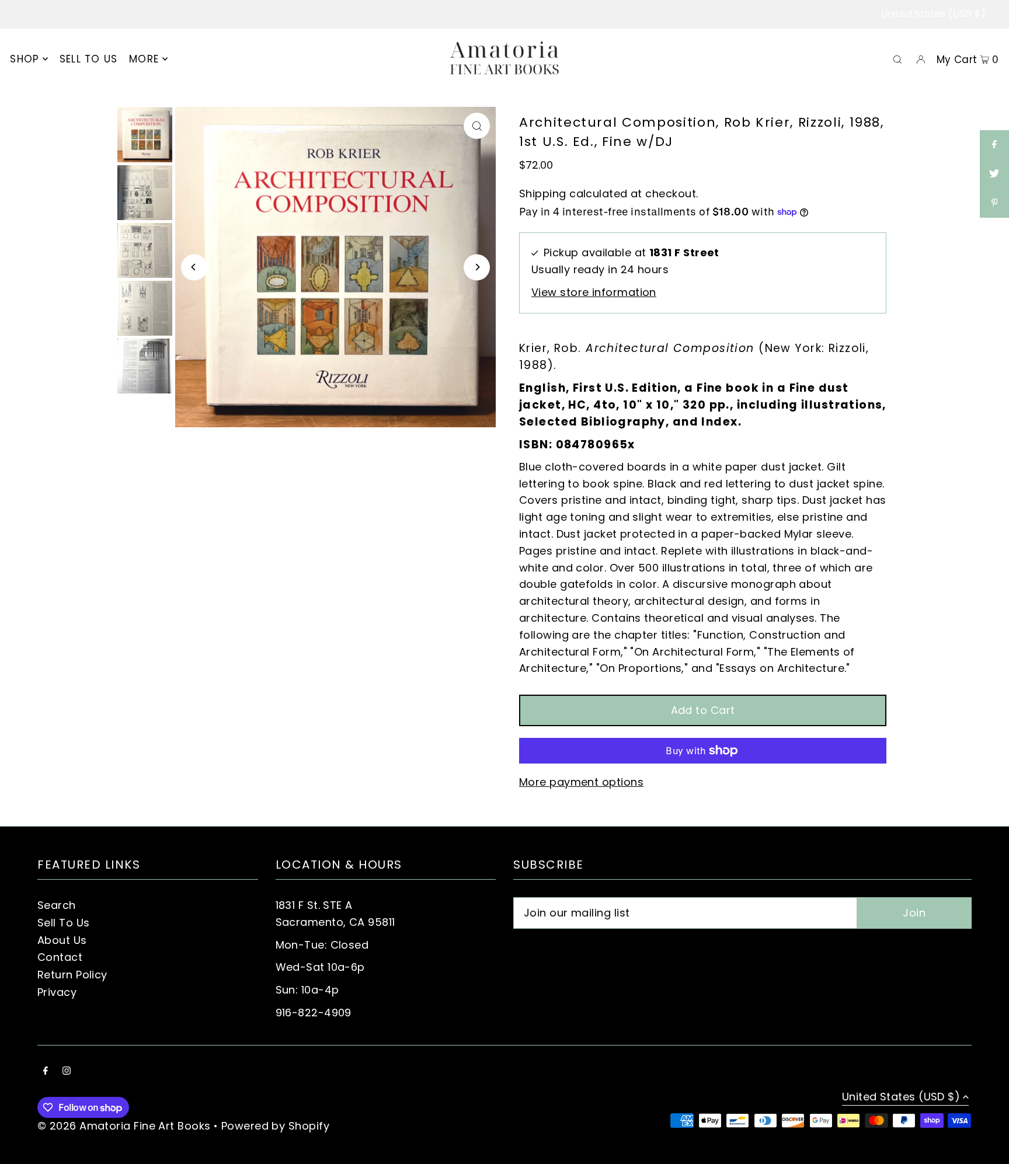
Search (56, 905)
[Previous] (194, 267)
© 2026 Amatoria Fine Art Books (124, 1125)
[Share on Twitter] (994, 174)
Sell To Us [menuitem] (89, 59)
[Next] (477, 267)
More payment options (581, 782)
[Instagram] (66, 1071)
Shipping (542, 193)
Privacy (56, 992)
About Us (62, 940)
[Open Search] (897, 59)
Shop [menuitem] (24, 59)
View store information (593, 292)
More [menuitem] (144, 59)
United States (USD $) (933, 13)
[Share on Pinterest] (994, 203)
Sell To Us (63, 922)
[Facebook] (45, 1071)
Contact (59, 957)
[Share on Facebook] (994, 144)
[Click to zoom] (477, 126)
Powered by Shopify (275, 1125)
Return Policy (72, 974)
